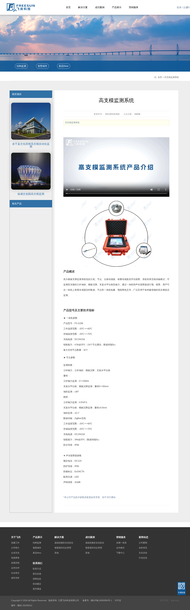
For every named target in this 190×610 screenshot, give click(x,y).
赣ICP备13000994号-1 (101, 600)
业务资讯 (143, 548)
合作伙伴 (15, 568)
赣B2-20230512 (24, 605)
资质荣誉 (15, 558)
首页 (160, 77)
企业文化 (15, 553)
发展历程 (15, 563)
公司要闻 (143, 543)
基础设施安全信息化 (63, 543)
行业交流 (143, 558)
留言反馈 (37, 574)
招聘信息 (37, 579)
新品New (63, 66)
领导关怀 (15, 578)
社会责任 (15, 573)
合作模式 (120, 548)
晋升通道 (37, 589)
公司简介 (15, 548)
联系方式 (37, 569)
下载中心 (120, 553)
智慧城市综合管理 (62, 548)
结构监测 (21, 66)
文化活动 (143, 553)
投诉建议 (37, 584)
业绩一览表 (121, 543)
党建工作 (15, 543)
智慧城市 (42, 66)
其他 (56, 553)
